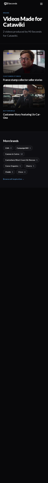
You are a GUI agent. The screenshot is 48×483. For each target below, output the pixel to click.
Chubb (9, 172)
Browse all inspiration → (13, 179)
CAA (8, 148)
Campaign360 (24, 148)
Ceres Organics (13, 166)
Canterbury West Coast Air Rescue (21, 160)
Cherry (30, 166)
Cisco (21, 172)
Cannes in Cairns (14, 154)
